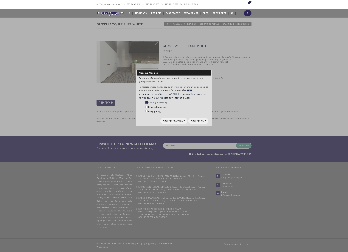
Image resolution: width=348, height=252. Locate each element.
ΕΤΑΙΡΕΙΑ (156, 13)
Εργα (205, 13)
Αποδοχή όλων (198, 121)
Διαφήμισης (154, 111)
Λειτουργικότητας (157, 103)
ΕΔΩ (189, 90)
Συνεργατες (173, 13)
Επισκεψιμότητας (157, 107)
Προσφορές (219, 13)
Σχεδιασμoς (191, 13)
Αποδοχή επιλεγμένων (174, 121)
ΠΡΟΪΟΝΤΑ (141, 13)
